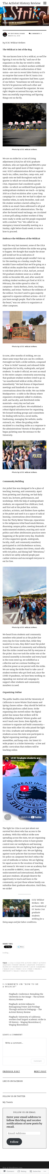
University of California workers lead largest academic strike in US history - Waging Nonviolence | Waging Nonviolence (27, 1020)
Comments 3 (36, 33)
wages (16, 971)
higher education (20, 967)
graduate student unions (14, 965)
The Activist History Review (21, 3)
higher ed (7, 967)
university (7, 971)
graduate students (35, 965)
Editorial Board (18, 33)
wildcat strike (27, 971)
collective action (23, 963)
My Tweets (8, 1102)
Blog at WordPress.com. (13, 1167)
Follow (14, 1141)
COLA (11, 963)
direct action (39, 963)
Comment (38, 1061)
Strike (18, 969)
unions (37, 969)
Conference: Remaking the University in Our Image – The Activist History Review (26, 997)
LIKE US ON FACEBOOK (13, 1081)
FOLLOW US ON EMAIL (24, 1112)
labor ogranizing (37, 967)
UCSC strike (28, 969)
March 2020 (8, 18)
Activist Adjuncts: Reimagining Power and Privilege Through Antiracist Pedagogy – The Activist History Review (25, 1008)
